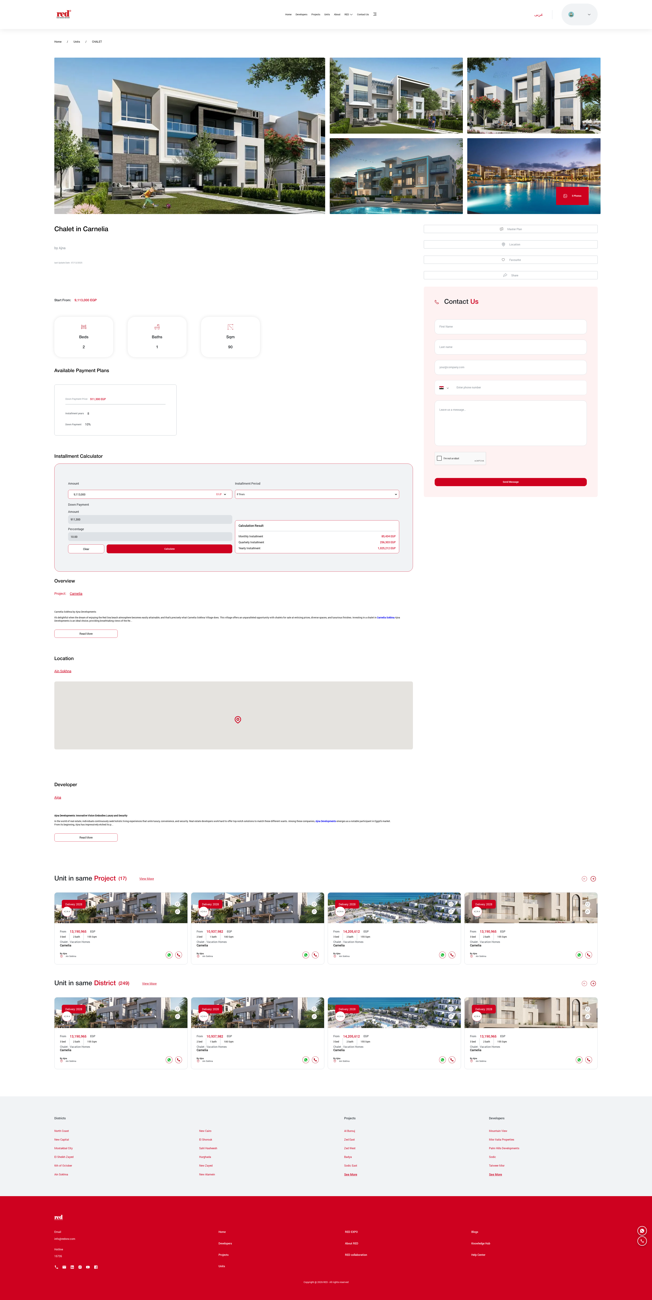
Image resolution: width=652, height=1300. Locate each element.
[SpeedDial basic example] (642, 1231)
